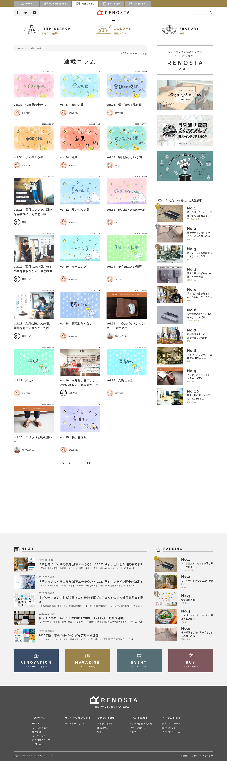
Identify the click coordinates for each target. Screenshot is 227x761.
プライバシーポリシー (202, 755)
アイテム (140, 3)
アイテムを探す (105, 723)
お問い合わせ (39, 744)
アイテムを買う (171, 717)
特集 (99, 732)
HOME (28, 3)
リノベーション (58, 3)
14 (88, 462)
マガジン (87, 3)
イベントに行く (139, 717)
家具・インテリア (171, 723)
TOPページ (39, 717)
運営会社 (36, 732)
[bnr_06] (185, 130)
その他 (133, 732)
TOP (19, 48)
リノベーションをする (78, 717)
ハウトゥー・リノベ (75, 723)
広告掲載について (41, 740)
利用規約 (183, 755)
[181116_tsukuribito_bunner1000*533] (185, 95)
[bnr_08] (185, 166)
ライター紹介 (39, 736)
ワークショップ (138, 727)
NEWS (35, 723)
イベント (114, 3)
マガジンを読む (29, 48)
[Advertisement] (182, 470)
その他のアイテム (171, 732)
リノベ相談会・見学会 (141, 723)
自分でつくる (169, 727)
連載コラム (103, 727)
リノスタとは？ (40, 727)
